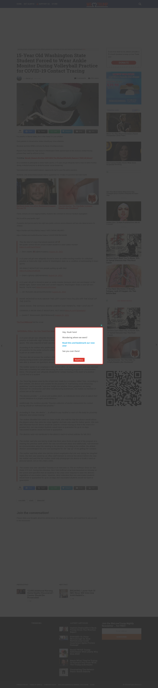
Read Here (79, 360)
